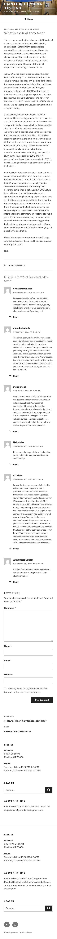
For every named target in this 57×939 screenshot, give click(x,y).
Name (7, 646)
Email (7, 660)
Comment (10, 608)
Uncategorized (16, 265)
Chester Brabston (23, 288)
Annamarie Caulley (23, 560)
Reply (16, 317)
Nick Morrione (30, 29)
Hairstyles (18, 442)
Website (8, 674)
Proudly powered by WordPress (18, 932)
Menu (30, 19)
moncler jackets (21, 328)
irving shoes (19, 387)
